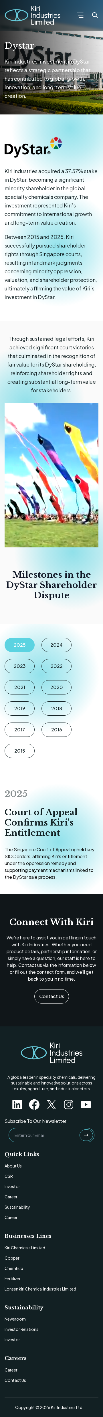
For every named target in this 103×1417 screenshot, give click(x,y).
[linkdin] (17, 1104)
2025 (20, 645)
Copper (12, 1257)
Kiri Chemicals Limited (25, 1247)
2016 (56, 730)
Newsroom (15, 1318)
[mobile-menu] (80, 15)
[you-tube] (86, 1104)
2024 (56, 645)
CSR (9, 1176)
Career (11, 1196)
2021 (19, 687)
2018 (56, 708)
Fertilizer (13, 1278)
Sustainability (17, 1207)
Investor (12, 1186)
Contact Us (51, 996)
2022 (57, 666)
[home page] (51, 1053)
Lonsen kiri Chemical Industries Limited (40, 1288)
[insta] (68, 1104)
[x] (51, 1104)
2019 (19, 708)
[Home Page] (32, 15)
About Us (13, 1165)
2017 (19, 730)
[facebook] (34, 1104)
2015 (19, 751)
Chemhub (14, 1268)
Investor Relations (21, 1329)
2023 (20, 666)
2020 (56, 687)
